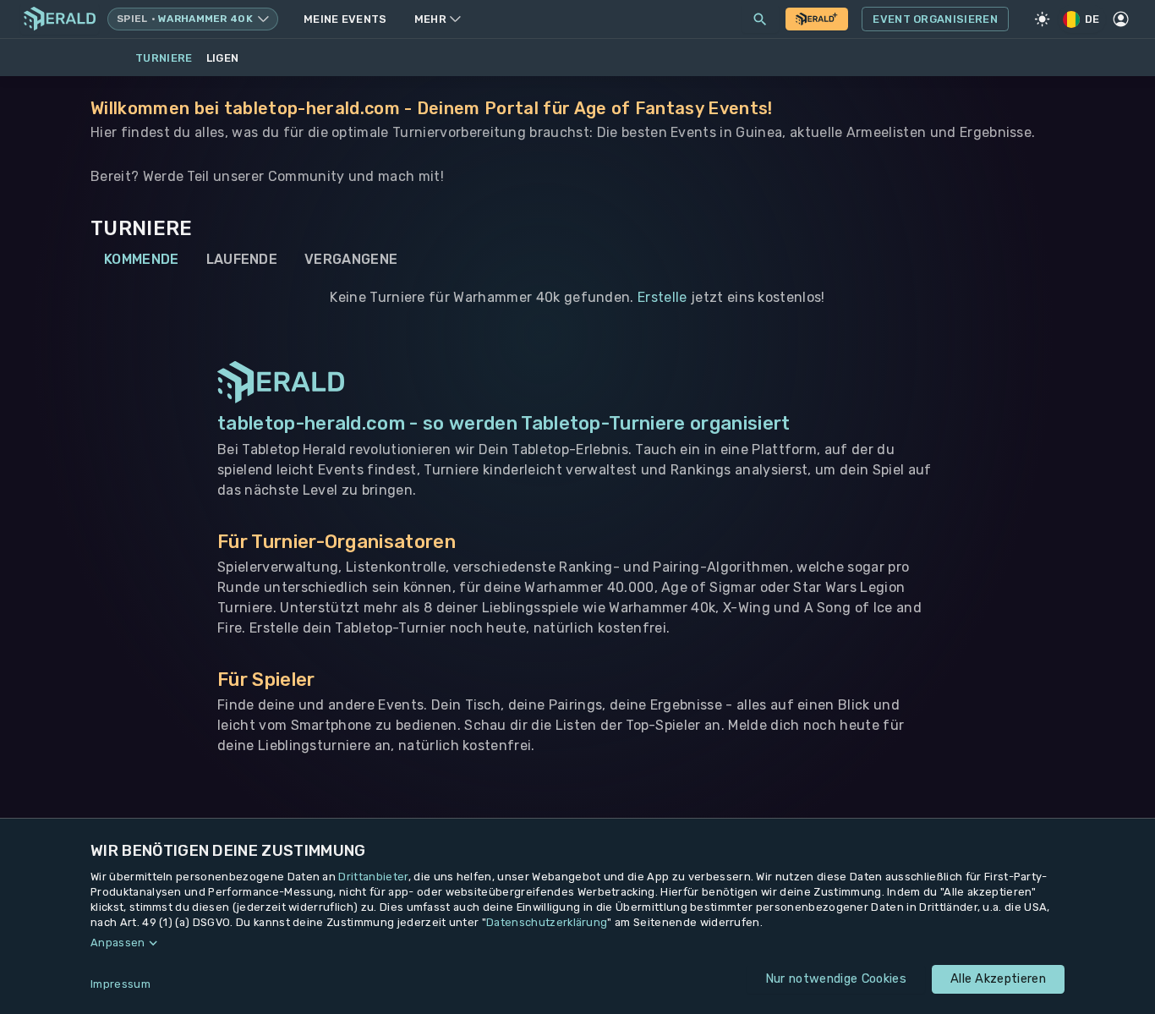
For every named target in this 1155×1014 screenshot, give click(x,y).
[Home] (59, 19)
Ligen (222, 58)
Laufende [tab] (242, 259)
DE (1092, 19)
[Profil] (1121, 19)
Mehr (430, 19)
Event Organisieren (935, 19)
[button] (577, 943)
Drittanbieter (373, 876)
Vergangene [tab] (350, 259)
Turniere (164, 58)
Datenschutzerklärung (546, 922)
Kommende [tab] (141, 259)
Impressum (120, 984)
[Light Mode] (1042, 19)
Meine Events (345, 19)
